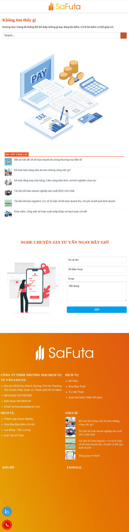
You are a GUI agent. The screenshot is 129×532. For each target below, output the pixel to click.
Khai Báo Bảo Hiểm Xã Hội (19, 424)
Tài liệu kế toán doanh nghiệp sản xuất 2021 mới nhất (44, 191)
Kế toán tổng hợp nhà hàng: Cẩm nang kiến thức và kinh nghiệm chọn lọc (55, 180)
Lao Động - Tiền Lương (17, 430)
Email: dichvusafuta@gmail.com (22, 406)
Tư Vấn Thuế (76, 392)
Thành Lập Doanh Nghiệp (18, 419)
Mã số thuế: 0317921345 (18, 395)
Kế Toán (73, 381)
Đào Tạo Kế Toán (14, 435)
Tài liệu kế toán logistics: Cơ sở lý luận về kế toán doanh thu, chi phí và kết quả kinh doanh (64, 201)
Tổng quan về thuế (89, 455)
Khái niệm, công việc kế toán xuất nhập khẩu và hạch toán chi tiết (50, 211)
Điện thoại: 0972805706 (17, 401)
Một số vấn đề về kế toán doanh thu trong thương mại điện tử (48, 159)
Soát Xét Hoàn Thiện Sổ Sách (85, 397)
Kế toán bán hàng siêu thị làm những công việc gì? (42, 170)
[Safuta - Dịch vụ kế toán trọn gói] (64, 6)
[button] (124, 6)
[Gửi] (124, 35)
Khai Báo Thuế (77, 386)
